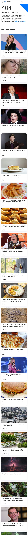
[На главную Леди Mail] (8, 2)
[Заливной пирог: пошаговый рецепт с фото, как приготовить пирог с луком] (14, 394)
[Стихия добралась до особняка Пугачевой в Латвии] (14, 369)
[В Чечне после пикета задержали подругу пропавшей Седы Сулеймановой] (14, 70)
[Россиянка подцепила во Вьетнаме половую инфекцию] (14, 269)
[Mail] (5, 2)
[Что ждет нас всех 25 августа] (14, 468)
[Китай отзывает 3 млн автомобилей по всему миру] (14, 418)
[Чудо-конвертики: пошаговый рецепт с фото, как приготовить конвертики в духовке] (14, 219)
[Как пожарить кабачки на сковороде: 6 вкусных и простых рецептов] (14, 294)
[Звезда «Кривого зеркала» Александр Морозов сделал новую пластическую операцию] (14, 244)
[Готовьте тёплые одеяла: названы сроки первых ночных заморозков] (14, 493)
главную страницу (19, 21)
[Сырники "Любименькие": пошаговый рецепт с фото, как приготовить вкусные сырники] (14, 195)
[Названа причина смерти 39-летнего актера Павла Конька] (14, 145)
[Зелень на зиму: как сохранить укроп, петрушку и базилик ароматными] (14, 443)
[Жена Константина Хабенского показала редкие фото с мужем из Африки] (14, 518)
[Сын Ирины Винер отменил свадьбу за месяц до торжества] (14, 120)
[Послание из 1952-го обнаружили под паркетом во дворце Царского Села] (14, 319)
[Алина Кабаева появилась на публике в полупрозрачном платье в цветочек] (14, 45)
